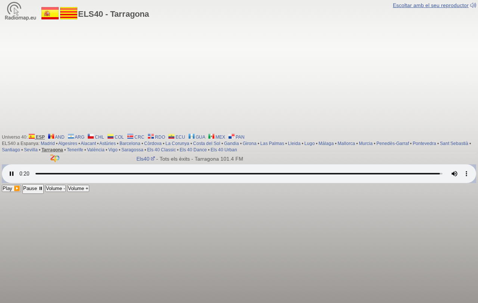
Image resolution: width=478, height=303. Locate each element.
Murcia (366, 143)
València (96, 149)
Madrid (48, 143)
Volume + (78, 188)
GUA (200, 137)
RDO (159, 137)
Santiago (11, 149)
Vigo (113, 149)
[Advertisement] (239, 76)
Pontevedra (424, 143)
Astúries (107, 143)
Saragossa (132, 149)
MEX (219, 137)
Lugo (309, 143)
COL (119, 137)
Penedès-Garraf (392, 143)
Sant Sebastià (454, 143)
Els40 (141, 159)
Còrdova (153, 143)
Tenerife (75, 149)
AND (59, 137)
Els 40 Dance (193, 149)
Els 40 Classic (161, 149)
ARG (79, 137)
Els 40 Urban (224, 149)
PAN (240, 137)
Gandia (231, 143)
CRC (139, 137)
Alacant (88, 143)
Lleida (294, 143)
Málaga (326, 143)
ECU (179, 137)
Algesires (67, 143)
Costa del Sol (206, 143)
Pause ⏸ (33, 188)
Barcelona (130, 143)
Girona (250, 143)
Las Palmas (272, 143)
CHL (99, 137)
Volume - (55, 188)
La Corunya (177, 143)
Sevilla (31, 149)
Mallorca (346, 143)
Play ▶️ (11, 188)
